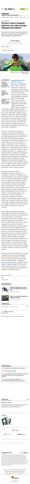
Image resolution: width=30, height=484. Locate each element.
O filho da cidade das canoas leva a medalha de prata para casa (5, 84)
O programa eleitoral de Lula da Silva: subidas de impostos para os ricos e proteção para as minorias (14, 375)
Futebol (3, 17)
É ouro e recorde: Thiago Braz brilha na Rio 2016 (4, 93)
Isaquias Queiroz (6, 262)
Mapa (15, 471)
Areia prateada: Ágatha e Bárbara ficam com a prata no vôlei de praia (5, 101)
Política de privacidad (9, 471)
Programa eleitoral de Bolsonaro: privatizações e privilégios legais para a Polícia (13, 380)
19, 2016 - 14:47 (17, 42)
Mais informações (4, 313)
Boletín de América (6, 402)
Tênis (21, 17)
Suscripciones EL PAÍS (20, 471)
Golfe (24, 17)
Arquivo (3, 415)
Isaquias (4, 224)
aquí (22, 316)
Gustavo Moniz (15, 41)
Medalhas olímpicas (14, 306)
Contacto (5, 469)
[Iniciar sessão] (27, 9)
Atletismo (16, 17)
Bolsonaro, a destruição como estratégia (15, 368)
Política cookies (23, 469)
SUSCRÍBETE (22, 9)
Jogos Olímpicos (9, 17)
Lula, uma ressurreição (10, 371)
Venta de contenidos (11, 469)
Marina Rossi (12, 291)
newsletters (4, 399)
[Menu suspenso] (2, 9)
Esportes (5, 14)
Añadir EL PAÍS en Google (9, 50)
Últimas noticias (5, 365)
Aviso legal (18, 469)
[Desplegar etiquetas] (28, 307)
